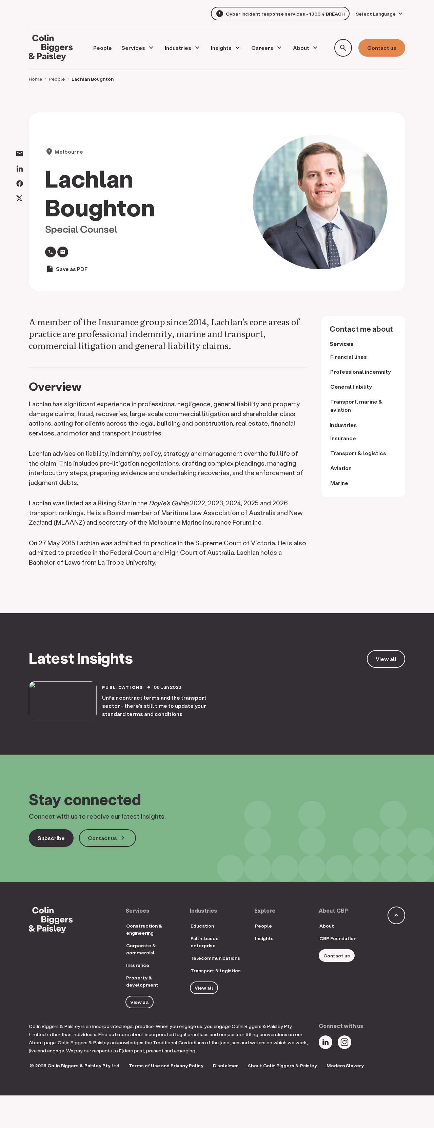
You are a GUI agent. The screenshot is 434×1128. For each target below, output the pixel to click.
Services (133, 47)
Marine (339, 482)
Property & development (142, 981)
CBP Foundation (337, 938)
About (301, 47)
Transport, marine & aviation (356, 405)
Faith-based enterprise (205, 942)
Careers (262, 47)
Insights (221, 47)
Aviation (341, 467)
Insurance (343, 438)
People (57, 79)
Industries (178, 47)
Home (35, 79)
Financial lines (348, 356)
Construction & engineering (144, 929)
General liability (351, 386)
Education (202, 925)
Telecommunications (215, 958)
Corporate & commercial (141, 949)
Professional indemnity (360, 371)
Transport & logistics (358, 452)
